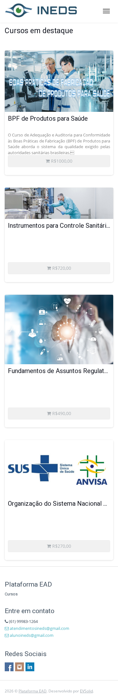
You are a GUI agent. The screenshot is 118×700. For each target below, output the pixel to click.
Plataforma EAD (33, 691)
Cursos (11, 594)
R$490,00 (61, 413)
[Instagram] (19, 666)
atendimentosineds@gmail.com (39, 628)
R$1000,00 (61, 161)
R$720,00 (61, 268)
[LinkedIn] (29, 666)
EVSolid (86, 691)
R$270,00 (61, 546)
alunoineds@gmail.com (31, 635)
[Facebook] (9, 666)
